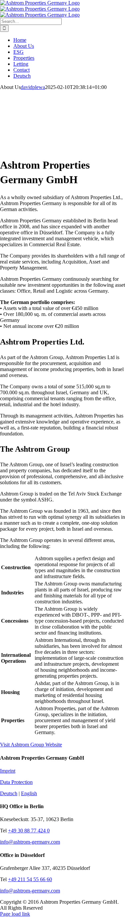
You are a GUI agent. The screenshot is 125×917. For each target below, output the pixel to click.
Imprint (7, 771)
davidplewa (33, 87)
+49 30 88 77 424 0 (29, 830)
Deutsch (8, 793)
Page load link (15, 914)
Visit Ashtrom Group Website (31, 744)
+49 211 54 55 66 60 (30, 879)
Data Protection (16, 782)
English (29, 793)
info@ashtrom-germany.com (30, 842)
